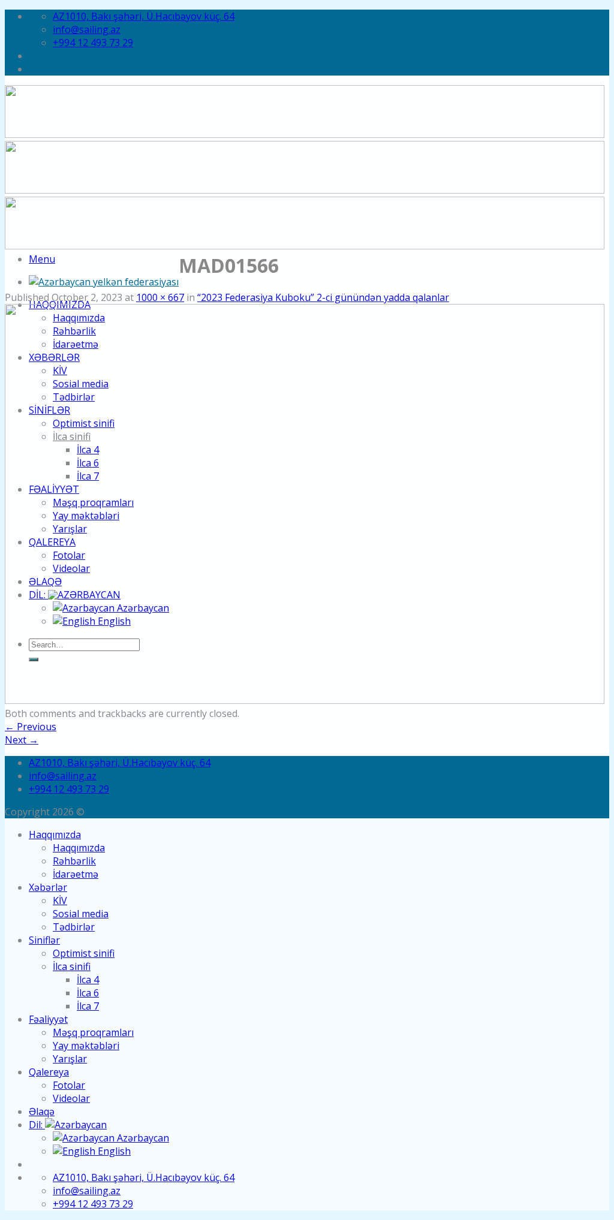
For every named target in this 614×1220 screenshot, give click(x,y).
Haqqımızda (55, 834)
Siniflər (44, 940)
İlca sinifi (72, 966)
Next (21, 739)
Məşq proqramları (93, 1032)
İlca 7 (88, 1006)
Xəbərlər (48, 887)
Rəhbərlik (74, 860)
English (113, 1151)
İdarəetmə (75, 874)
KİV (60, 900)
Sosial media (81, 913)
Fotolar (69, 1085)
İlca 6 (88, 992)
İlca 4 (88, 979)
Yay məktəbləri (86, 1045)
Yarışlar (70, 1058)
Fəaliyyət (48, 1019)
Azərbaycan (142, 1137)
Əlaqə (42, 1111)
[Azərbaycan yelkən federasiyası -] (104, 281)
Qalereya (49, 1072)
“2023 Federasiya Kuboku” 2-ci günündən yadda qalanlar (323, 297)
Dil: (37, 1124)
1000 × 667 (160, 297)
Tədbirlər (74, 926)
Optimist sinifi (84, 953)
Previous (30, 726)
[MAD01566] (304, 700)
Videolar (71, 1098)
